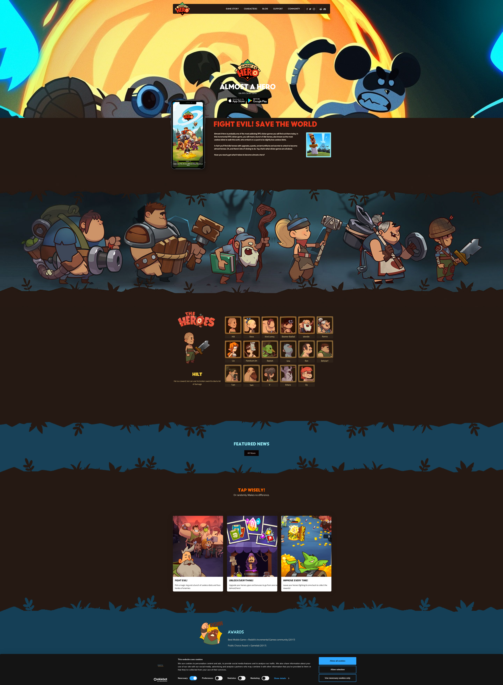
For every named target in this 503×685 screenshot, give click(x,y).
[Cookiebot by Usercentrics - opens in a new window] (160, 680)
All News (251, 453)
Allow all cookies (337, 661)
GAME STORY (232, 9)
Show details (280, 678)
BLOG (265, 9)
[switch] (219, 678)
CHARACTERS (250, 9)
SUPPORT (278, 9)
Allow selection (338, 669)
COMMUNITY (294, 9)
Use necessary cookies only (337, 678)
